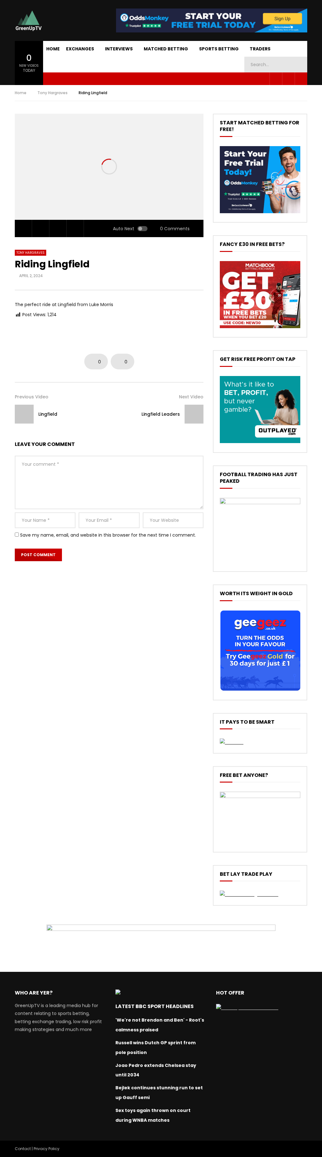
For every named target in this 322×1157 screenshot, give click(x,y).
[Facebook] (275, 78)
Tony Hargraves (52, 92)
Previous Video (31, 397)
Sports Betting (219, 49)
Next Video (191, 397)
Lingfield (47, 414)
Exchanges (80, 49)
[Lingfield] (24, 414)
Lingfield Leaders (161, 414)
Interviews (119, 49)
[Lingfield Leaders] (194, 414)
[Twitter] (288, 78)
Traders (260, 49)
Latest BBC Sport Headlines (154, 1006)
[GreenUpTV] (28, 20)
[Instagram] (301, 78)
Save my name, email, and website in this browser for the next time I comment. (108, 535)
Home (53, 49)
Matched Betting (166, 49)
